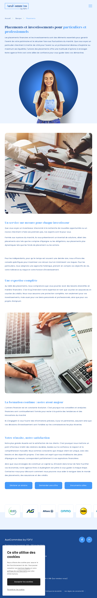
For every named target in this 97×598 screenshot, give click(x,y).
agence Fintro (31, 468)
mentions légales (24, 568)
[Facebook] (82, 540)
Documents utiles (78, 485)
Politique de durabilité (54, 591)
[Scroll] (89, 540)
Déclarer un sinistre (18, 485)
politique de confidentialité (17, 571)
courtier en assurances (78, 290)
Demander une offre (48, 485)
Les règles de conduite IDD (74, 591)
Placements (30, 18)
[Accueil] (17, 6)
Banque (18, 18)
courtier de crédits (13, 293)
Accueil (8, 18)
